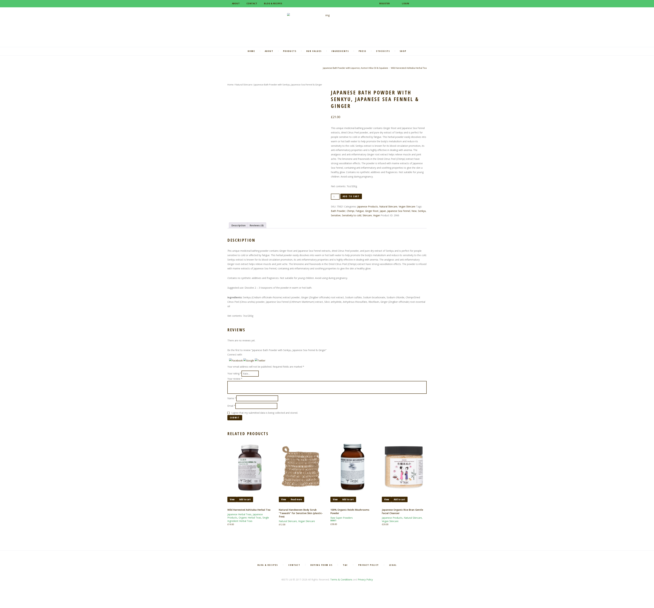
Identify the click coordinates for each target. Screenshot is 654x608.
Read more (296, 499)
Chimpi (350, 211)
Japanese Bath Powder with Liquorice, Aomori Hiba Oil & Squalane (355, 68)
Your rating (234, 373)
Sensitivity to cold (351, 215)
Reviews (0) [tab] (257, 225)
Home (230, 84)
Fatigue (360, 211)
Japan (383, 211)
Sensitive (336, 215)
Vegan (376, 215)
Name (231, 398)
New (414, 211)
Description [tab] (238, 225)
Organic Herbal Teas (250, 517)
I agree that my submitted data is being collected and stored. (264, 412)
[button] (236, 360)
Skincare (367, 215)
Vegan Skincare (407, 206)
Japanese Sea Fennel (398, 211)
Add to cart (351, 196)
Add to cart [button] (245, 499)
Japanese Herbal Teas (239, 514)
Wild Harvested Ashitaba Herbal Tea (409, 68)
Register (384, 3)
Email (231, 406)
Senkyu (422, 211)
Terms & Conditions (341, 579)
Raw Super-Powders (341, 517)
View (232, 499)
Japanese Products (367, 206)
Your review (234, 378)
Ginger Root (371, 211)
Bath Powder (338, 211)
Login (405, 3)
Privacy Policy (365, 579)
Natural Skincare (243, 84)
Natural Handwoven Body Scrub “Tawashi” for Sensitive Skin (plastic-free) (301, 513)
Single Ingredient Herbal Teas (248, 519)
